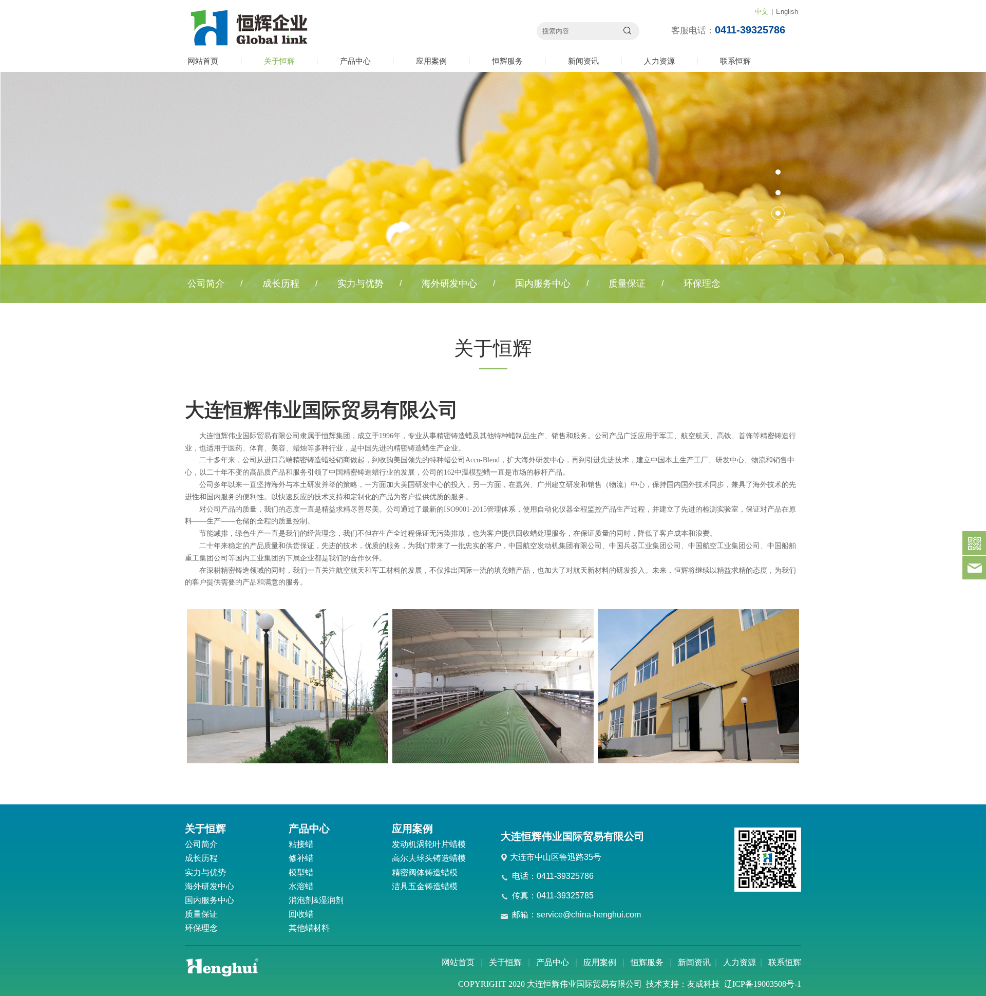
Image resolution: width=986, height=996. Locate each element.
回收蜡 (301, 914)
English (787, 11)
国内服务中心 (543, 283)
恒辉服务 (507, 61)
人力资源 (659, 61)
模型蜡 (301, 872)
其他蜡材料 (309, 928)
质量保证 (627, 283)
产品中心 (355, 61)
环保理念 (702, 283)
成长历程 (280, 283)
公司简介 (205, 283)
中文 (761, 11)
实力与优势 (360, 283)
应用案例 (431, 61)
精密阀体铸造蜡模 (425, 872)
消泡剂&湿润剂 (316, 900)
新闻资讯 (583, 61)
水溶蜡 (301, 886)
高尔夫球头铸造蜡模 (429, 858)
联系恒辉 (735, 61)
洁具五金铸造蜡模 (425, 886)
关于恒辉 (279, 61)
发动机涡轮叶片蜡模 (429, 844)
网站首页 (202, 61)
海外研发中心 (449, 283)
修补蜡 (301, 858)
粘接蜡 (301, 844)
